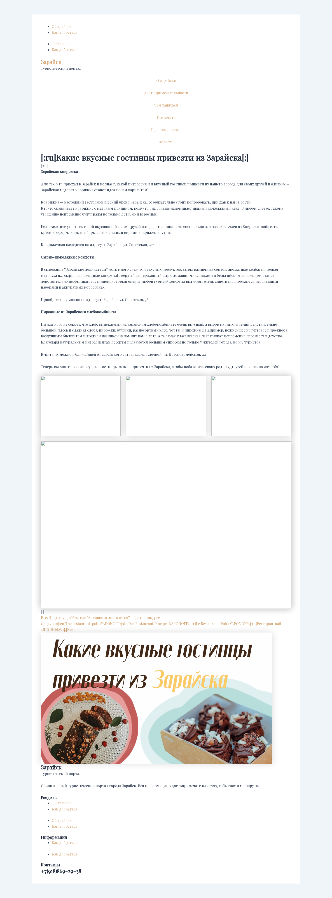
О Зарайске (61, 26)
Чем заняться (166, 105)
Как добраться (64, 32)
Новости (166, 142)
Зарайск (51, 61)
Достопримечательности (166, 92)
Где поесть (166, 117)
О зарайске (166, 80)
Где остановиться (166, 129)
